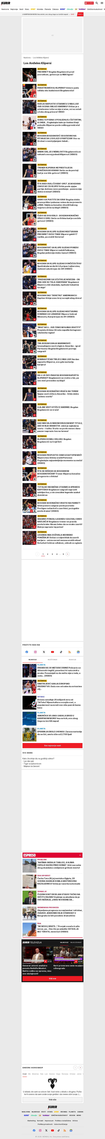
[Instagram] (35, 652)
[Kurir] (5, 3)
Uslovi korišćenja (60, 1124)
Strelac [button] (72, 1074)
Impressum (49, 1121)
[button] (80, 1068)
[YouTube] (52, 652)
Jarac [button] (79, 1074)
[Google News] (78, 652)
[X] (44, 652)
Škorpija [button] (65, 1074)
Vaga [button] (58, 1074)
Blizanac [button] (35, 1074)
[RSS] (69, 652)
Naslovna (27, 58)
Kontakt (40, 1121)
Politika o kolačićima (63, 1121)
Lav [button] (46, 1074)
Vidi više (52, 1100)
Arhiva (75, 1121)
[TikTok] (61, 652)
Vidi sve (52, 978)
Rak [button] (41, 1074)
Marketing (32, 1121)
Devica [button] (52, 1074)
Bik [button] (29, 1074)
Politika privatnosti (45, 1124)
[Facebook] (27, 652)
